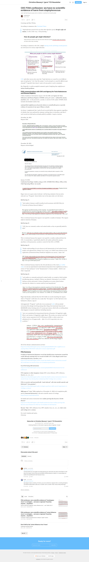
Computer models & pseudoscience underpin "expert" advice (34, 517)
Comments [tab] (24, 456)
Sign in (85, 2)
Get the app (51, 556)
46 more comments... (25, 490)
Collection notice (62, 552)
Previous (26, 447)
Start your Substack (41, 556)
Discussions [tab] (30, 496)
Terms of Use (50, 431)
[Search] (70, 2)
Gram (25, 479)
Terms (56, 552)
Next (64, 447)
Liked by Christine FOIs (29, 469)
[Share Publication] (73, 2)
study (53, 304)
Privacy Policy (54, 432)
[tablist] (26, 456)
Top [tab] (22, 496)
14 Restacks (36, 437)
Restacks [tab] (29, 456)
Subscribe (78, 2)
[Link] (19, 92)
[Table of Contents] (1, 281)
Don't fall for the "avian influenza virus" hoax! (34, 524)
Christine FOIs (27, 15)
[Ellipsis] (68, 468)
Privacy (52, 552)
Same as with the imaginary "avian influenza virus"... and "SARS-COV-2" (37, 505)
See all (23, 533)
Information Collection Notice (44, 432)
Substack (38, 559)
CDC (22, 79)
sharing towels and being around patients (55, 46)
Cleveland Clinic (41, 26)
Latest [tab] (25, 496)
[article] (44, 504)
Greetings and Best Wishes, (27, 526)
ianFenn (25, 468)
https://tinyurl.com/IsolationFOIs (30, 395)
